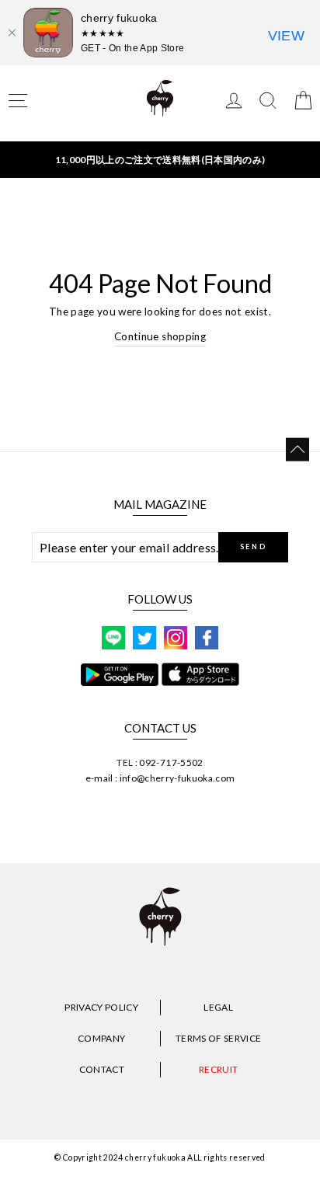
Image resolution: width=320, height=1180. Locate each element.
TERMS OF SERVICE (218, 1038)
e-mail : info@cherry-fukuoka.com (160, 778)
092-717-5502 (171, 762)
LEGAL (218, 1007)
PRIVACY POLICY (101, 1007)
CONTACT (101, 1069)
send (253, 546)
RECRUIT (218, 1069)
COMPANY (101, 1038)
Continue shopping (160, 336)
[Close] (11, 32)
